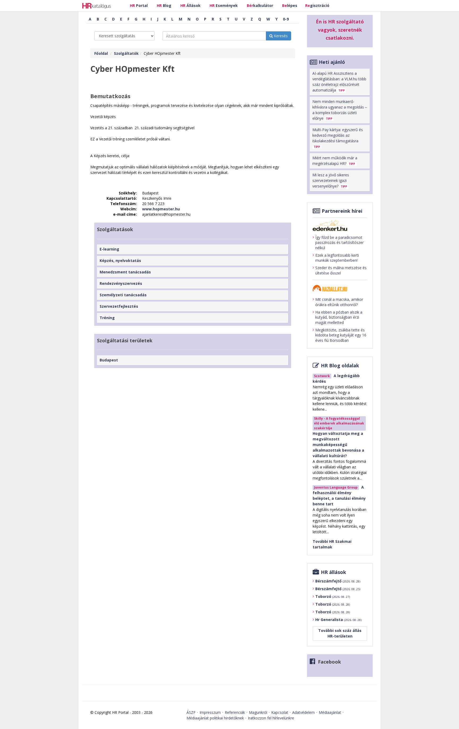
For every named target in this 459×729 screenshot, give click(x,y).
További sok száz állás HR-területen (340, 633)
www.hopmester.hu (161, 208)
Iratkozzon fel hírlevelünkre (271, 717)
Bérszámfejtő (337, 581)
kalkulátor (260, 5)
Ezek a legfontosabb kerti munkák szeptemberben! (337, 258)
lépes (289, 5)
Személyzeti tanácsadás (123, 294)
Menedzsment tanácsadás (125, 271)
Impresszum (210, 712)
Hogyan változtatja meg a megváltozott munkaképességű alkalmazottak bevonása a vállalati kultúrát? (338, 444)
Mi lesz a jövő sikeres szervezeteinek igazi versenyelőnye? (330, 180)
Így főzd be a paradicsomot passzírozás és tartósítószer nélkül (339, 242)
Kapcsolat (279, 712)
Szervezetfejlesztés (119, 306)
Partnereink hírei (342, 211)
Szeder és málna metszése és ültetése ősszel (341, 270)
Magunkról (258, 712)
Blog (164, 5)
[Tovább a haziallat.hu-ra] (340, 288)
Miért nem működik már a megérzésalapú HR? (334, 160)
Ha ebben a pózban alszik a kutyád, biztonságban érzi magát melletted (338, 317)
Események (224, 5)
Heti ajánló (332, 62)
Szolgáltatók (126, 53)
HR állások (333, 572)
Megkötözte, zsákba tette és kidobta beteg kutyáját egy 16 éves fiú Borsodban (340, 335)
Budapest (109, 360)
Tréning (107, 317)
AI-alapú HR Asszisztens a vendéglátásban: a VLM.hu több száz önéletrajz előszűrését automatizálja (339, 82)
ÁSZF (191, 712)
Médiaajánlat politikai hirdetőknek (215, 717)
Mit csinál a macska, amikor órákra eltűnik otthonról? (339, 302)
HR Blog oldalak (340, 365)
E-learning (109, 249)
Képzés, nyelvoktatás (120, 260)
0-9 (286, 19)
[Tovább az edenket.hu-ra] (340, 225)
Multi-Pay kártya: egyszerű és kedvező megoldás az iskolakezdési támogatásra (337, 138)
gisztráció (317, 5)
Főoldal (101, 53)
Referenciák (235, 712)
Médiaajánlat (330, 712)
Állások (190, 5)
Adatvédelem (303, 712)
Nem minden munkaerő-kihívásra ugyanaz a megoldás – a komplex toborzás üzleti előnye (339, 110)
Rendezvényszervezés (121, 283)
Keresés (280, 35)
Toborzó (332, 596)
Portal (139, 5)
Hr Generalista (338, 619)
